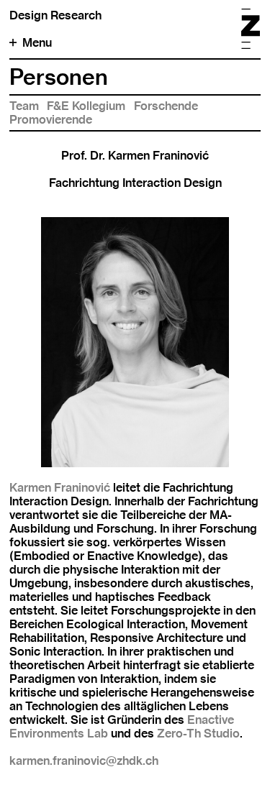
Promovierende (50, 119)
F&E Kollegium (86, 106)
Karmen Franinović (61, 487)
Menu (37, 43)
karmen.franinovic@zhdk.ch (83, 760)
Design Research (55, 15)
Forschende (166, 106)
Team (24, 106)
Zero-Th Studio (198, 733)
